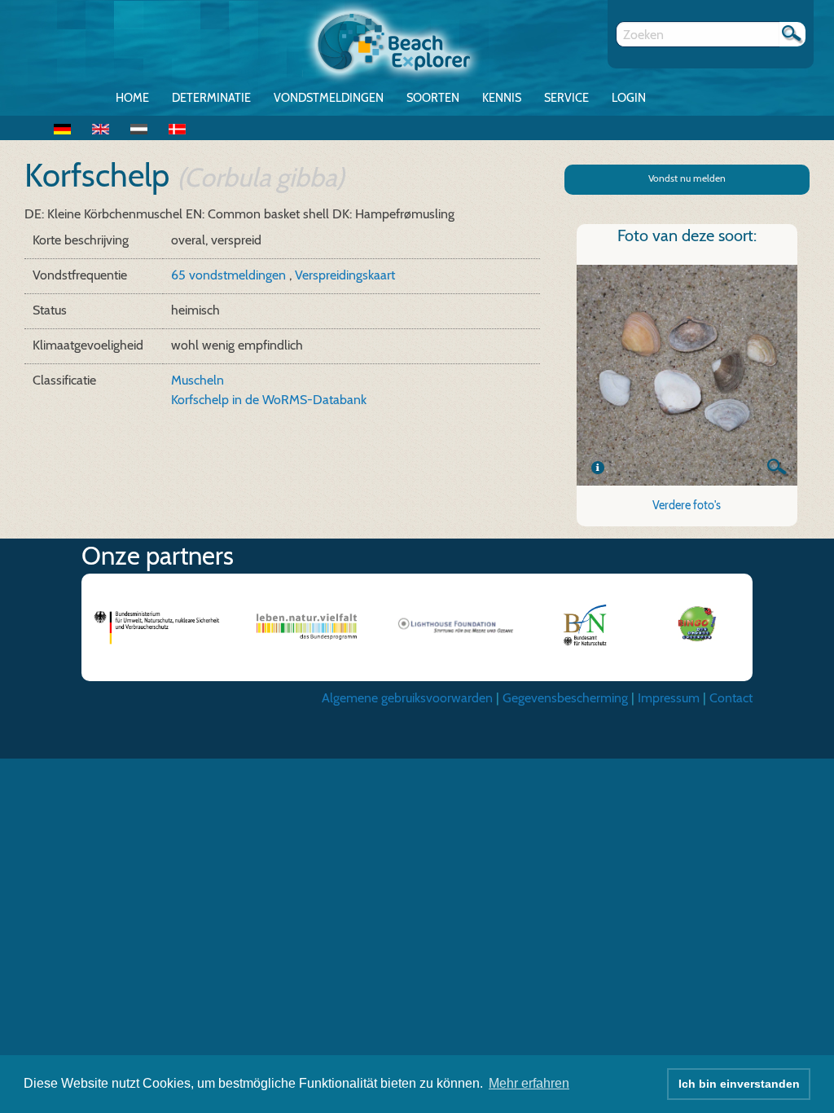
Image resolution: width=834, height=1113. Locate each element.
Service (566, 97)
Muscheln (197, 380)
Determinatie (211, 97)
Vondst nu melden (687, 178)
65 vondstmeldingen (230, 275)
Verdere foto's (686, 505)
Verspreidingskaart (345, 275)
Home (132, 97)
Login (629, 97)
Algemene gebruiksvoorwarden (407, 698)
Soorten (432, 97)
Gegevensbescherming (565, 698)
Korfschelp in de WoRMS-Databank (269, 399)
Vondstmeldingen (329, 97)
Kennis (501, 97)
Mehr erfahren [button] (529, 1083)
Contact (731, 698)
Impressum (669, 698)
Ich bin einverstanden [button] (739, 1083)
